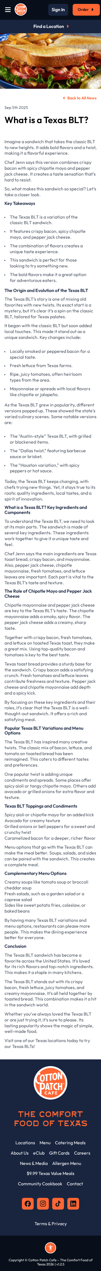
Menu (45, 1142)
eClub (39, 1153)
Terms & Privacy (51, 1223)
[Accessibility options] (50, 1247)
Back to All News (82, 97)
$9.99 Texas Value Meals (50, 1173)
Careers (82, 1153)
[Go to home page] (21, 9)
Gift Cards (59, 1153)
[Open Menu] (7, 9)
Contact (75, 1183)
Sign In (58, 9)
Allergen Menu (66, 1163)
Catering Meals (70, 1142)
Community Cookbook (40, 1183)
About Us (20, 1153)
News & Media (34, 1163)
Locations (25, 1142)
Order (83, 9)
